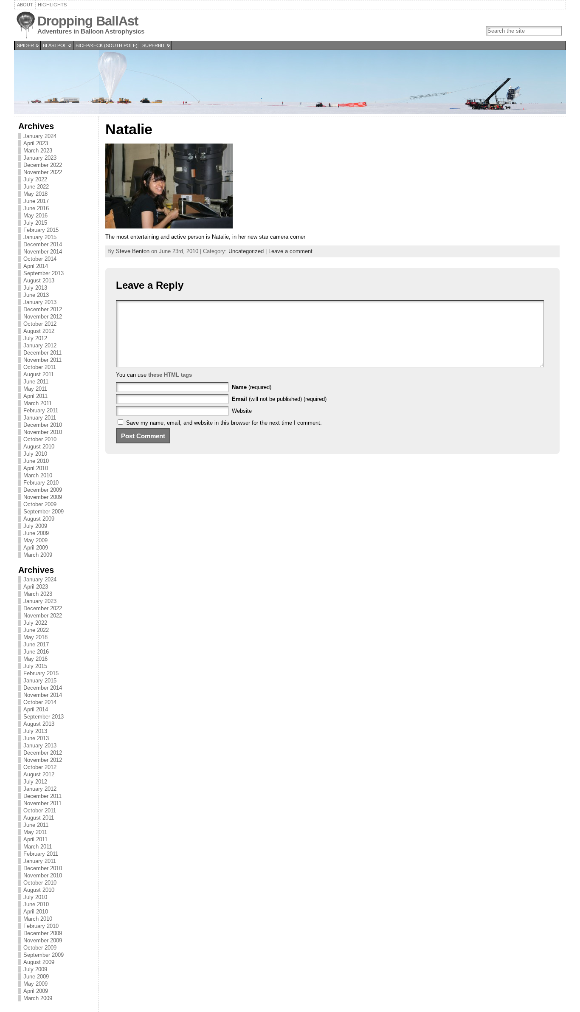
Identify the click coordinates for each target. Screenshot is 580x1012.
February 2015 (41, 230)
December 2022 (42, 165)
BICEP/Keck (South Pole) (107, 45)
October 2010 (39, 439)
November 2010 (42, 432)
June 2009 (36, 533)
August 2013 (38, 280)
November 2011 (42, 360)
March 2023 (37, 150)
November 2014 (42, 251)
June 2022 (36, 186)
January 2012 (39, 345)
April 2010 (35, 468)
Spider (25, 45)
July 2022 (35, 179)
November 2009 (42, 497)
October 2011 (39, 367)
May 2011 (35, 389)
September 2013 (43, 273)
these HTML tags (170, 375)
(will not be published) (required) (279, 399)
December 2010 (42, 425)
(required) (251, 387)
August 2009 (38, 519)
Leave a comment (290, 251)
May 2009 (35, 540)
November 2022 (42, 172)
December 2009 (42, 490)
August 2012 (38, 331)
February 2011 (40, 410)
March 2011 (37, 403)
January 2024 (39, 136)
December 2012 (42, 309)
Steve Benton (132, 251)
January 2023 (39, 158)
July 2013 (35, 288)
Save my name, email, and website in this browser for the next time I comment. (224, 423)
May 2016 (35, 215)
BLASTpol (55, 45)
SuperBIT (153, 45)
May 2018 (35, 194)
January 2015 (39, 237)
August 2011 (38, 374)
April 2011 (35, 396)
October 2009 (39, 504)
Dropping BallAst (87, 21)
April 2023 (35, 143)
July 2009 (35, 526)
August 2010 (38, 446)
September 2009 (43, 511)
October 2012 (39, 324)
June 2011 (35, 381)
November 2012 (42, 316)
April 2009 (35, 547)
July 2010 (35, 454)
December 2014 (42, 244)
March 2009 (37, 555)
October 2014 (39, 259)
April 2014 (35, 266)
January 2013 (39, 302)
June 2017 (36, 201)
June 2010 (36, 461)
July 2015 (35, 223)
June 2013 (36, 295)
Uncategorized (246, 251)
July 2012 (35, 338)
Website (242, 411)
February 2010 (41, 482)
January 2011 (39, 417)
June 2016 (36, 208)
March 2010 (37, 475)
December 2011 (42, 353)
